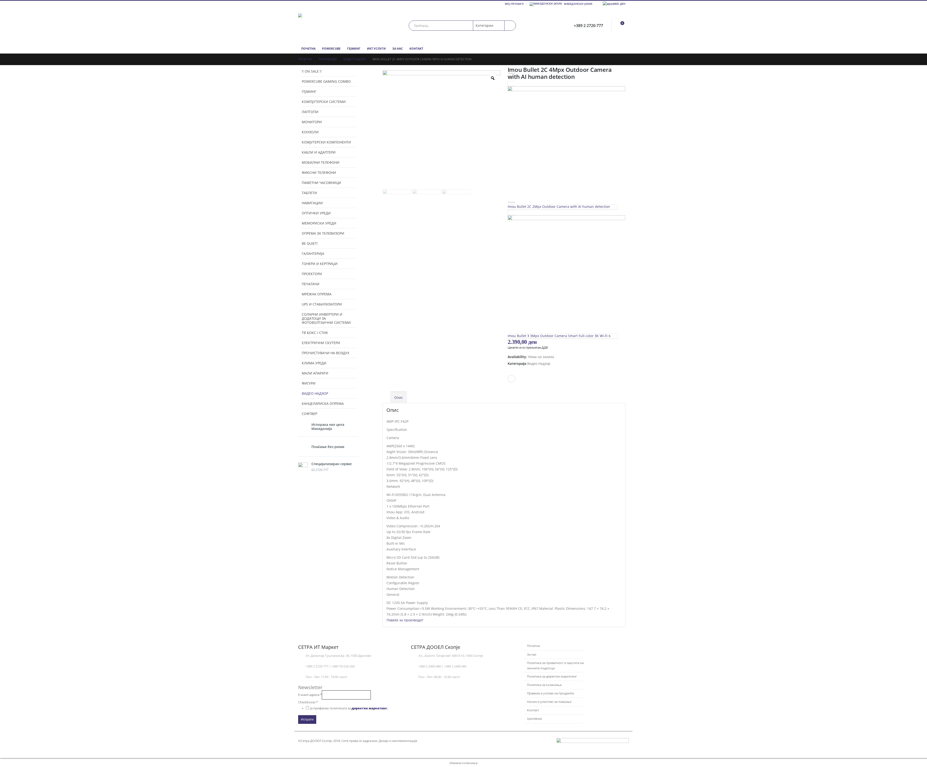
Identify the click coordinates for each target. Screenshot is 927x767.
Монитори (312, 122)
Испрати (307, 719)
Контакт (416, 49)
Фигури (309, 383)
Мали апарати (315, 373)
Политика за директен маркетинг (552, 676)
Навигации (312, 203)
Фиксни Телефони (319, 172)
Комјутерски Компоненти (326, 142)
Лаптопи (310, 111)
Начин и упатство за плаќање (549, 702)
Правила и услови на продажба (550, 693)
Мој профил (514, 4)
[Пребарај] (510, 25)
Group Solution (430, 741)
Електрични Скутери (321, 342)
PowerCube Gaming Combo (326, 81)
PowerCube (331, 49)
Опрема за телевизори (323, 233)
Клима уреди (314, 363)
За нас (397, 49)
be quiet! (310, 243)
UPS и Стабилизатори (322, 304)
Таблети (309, 192)
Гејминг (353, 49)
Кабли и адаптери (319, 152)
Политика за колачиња (544, 685)
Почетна (308, 49)
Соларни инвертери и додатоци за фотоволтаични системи (326, 318)
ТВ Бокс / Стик (315, 332)
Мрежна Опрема (316, 294)
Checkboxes (308, 702)
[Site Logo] (328, 25)
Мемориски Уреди (319, 223)
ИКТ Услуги (376, 49)
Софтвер (309, 413)
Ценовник (534, 719)
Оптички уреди (316, 213)
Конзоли (310, 132)
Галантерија (313, 253)
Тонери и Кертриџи (319, 263)
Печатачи (310, 284)
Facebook (511, 379)
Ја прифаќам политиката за (349, 708)
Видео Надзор (538, 363)
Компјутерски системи (324, 101)
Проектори (312, 274)
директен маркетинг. (369, 708)
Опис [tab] (398, 397)
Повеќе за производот (404, 620)
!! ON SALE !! (312, 71)
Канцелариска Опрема (323, 403)
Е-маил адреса (310, 695)
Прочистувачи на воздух (325, 353)
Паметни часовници (321, 182)
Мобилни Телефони (320, 162)
